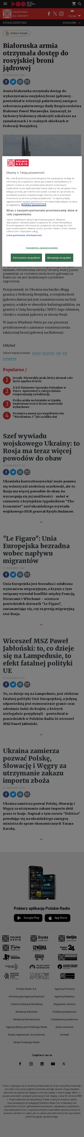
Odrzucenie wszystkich (26, 257)
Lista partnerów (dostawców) (24, 235)
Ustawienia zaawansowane (42, 247)
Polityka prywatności (33, 204)
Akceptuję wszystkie (59, 257)
